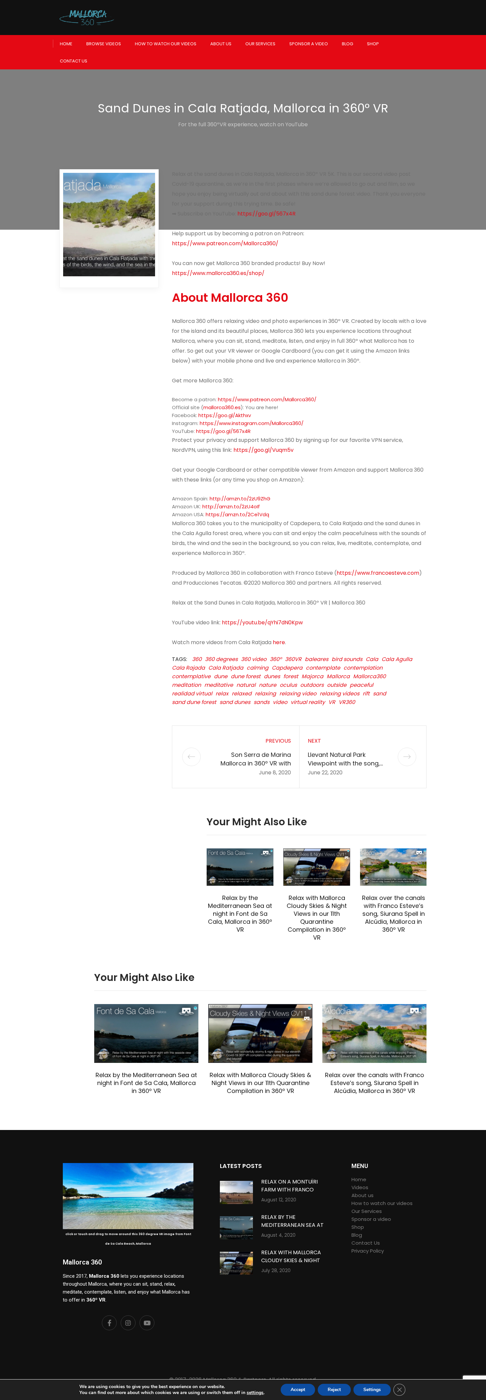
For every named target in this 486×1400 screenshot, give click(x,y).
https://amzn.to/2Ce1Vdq (237, 514)
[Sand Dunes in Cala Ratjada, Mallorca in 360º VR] (109, 224)
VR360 (347, 702)
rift (366, 693)
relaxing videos (339, 693)
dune (220, 676)
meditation (186, 685)
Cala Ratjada (225, 668)
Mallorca (338, 676)
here (279, 642)
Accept (298, 1389)
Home (66, 44)
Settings (372, 1389)
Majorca (312, 676)
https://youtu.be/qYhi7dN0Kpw (262, 622)
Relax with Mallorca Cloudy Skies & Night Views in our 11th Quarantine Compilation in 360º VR (317, 918)
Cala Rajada (188, 668)
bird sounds (347, 659)
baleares (316, 659)
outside (336, 685)
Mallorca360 (369, 676)
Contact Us (73, 61)
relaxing (265, 693)
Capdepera (287, 668)
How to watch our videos (165, 44)
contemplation (363, 668)
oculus (288, 685)
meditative (218, 685)
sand (379, 693)
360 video (253, 659)
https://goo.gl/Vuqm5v (263, 450)
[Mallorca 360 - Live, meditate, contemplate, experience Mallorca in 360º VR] (87, 17)
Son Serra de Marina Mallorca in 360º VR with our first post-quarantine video (254, 768)
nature (267, 685)
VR (331, 702)
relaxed (242, 693)
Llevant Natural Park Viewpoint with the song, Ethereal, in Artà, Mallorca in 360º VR (348, 768)
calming (257, 668)
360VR (293, 659)
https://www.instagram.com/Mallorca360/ (252, 423)
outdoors (312, 685)
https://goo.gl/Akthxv (224, 415)
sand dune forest (194, 702)
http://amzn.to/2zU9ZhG (240, 498)
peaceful (361, 685)
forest (290, 676)
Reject (334, 1389)
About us (220, 44)
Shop (373, 44)
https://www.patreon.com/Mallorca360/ (267, 399)
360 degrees (221, 659)
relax (222, 693)
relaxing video (297, 693)
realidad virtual (192, 693)
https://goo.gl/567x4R (266, 213)
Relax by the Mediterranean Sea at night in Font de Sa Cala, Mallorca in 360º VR (240, 914)
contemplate (323, 668)
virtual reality (308, 702)
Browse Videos (103, 44)
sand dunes (235, 702)
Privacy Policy (367, 1250)
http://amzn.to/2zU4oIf (231, 506)
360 (197, 659)
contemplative (191, 676)
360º (276, 659)
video (280, 702)
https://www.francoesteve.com (378, 573)
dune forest (246, 676)
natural (246, 685)
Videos (359, 1187)
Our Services (260, 44)
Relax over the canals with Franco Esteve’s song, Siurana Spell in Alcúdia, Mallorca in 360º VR (393, 914)
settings (255, 1393)
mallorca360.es (222, 407)
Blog (347, 44)
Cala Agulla (397, 659)
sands (261, 702)
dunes (272, 676)
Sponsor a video (308, 44)
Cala (372, 659)
